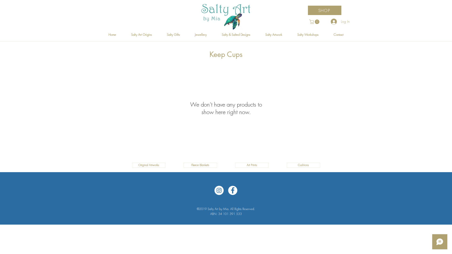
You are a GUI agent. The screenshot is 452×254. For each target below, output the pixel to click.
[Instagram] (219, 190)
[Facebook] (232, 190)
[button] (314, 22)
